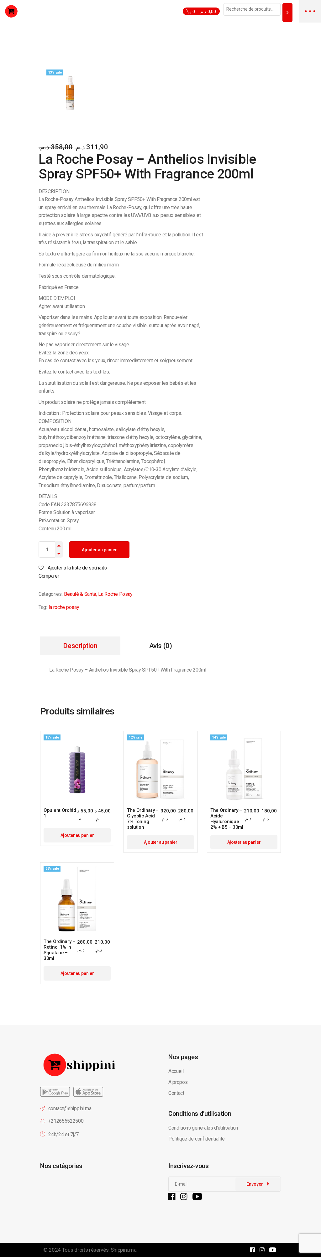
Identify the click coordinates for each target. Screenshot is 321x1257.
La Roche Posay (115, 594)
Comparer (49, 576)
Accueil (176, 1071)
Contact (176, 1093)
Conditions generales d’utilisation (203, 1128)
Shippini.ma (123, 1250)
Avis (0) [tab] (160, 646)
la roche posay (64, 607)
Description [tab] (80, 646)
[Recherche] (287, 12)
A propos (177, 1082)
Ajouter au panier (99, 549)
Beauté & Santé (80, 594)
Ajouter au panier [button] (77, 835)
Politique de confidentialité (197, 1139)
